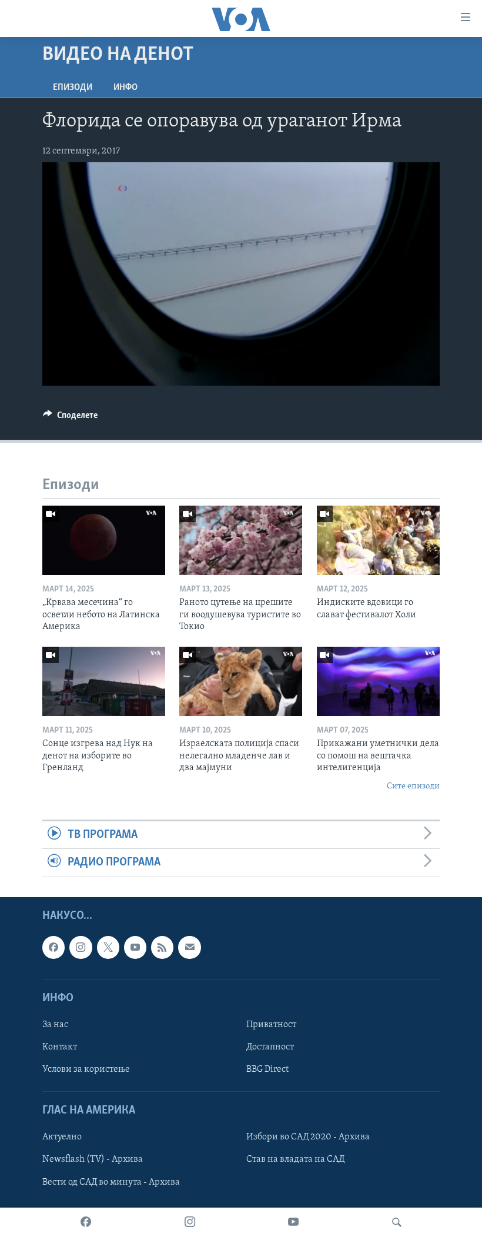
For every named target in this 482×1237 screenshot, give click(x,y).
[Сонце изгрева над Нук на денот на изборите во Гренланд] (103, 681)
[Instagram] (190, 1222)
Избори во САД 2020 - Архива (308, 1137)
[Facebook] (86, 1222)
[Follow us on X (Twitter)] (108, 947)
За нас (55, 1024)
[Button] (70, 418)
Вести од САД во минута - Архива (111, 1181)
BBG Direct (267, 1069)
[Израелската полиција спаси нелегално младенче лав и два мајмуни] (240, 681)
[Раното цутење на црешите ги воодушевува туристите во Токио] (240, 540)
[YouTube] (293, 1222)
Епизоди (72, 87)
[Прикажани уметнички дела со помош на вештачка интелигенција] (378, 681)
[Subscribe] (189, 947)
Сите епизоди (413, 786)
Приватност (271, 1024)
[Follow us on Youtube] (135, 947)
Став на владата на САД (295, 1159)
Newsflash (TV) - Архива (92, 1159)
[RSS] (162, 947)
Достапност (270, 1047)
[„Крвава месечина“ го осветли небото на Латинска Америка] (103, 540)
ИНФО (125, 87)
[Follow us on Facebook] (53, 947)
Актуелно (62, 1137)
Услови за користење (86, 1069)
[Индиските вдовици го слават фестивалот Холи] (378, 540)
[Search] (396, 1222)
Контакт (59, 1047)
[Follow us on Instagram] (80, 947)
